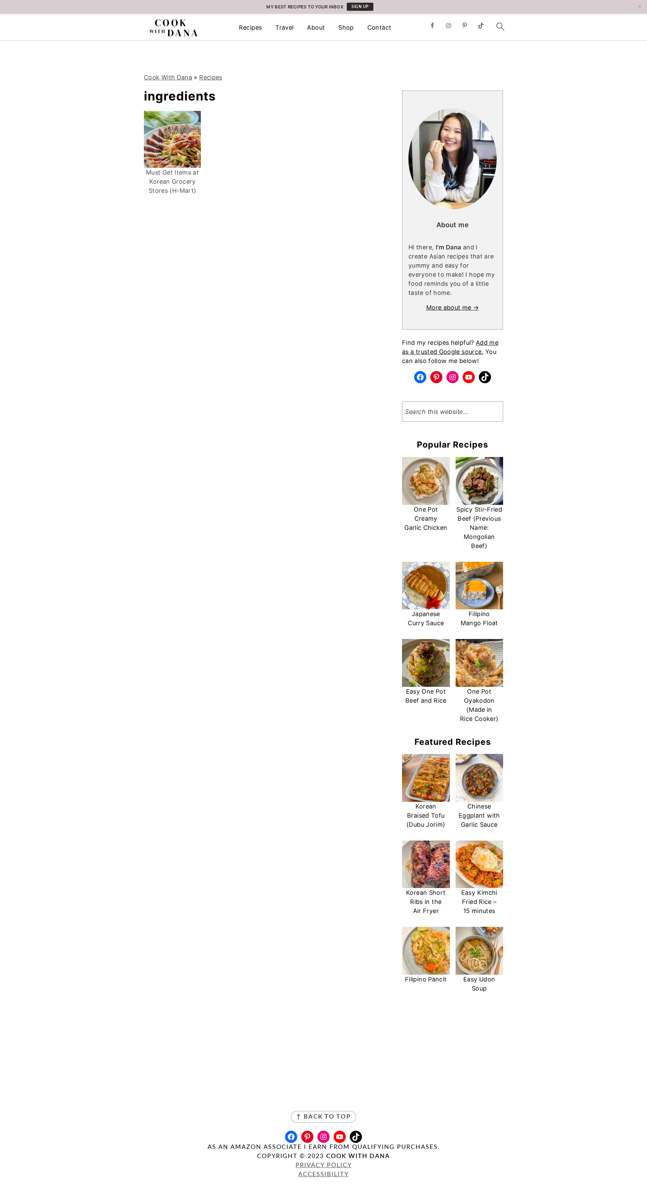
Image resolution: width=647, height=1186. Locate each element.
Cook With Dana (168, 77)
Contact (379, 27)
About (316, 27)
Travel (284, 27)
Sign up (360, 7)
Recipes (250, 27)
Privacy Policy (324, 1165)
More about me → (452, 307)
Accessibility (323, 1175)
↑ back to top (323, 1117)
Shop (345, 27)
